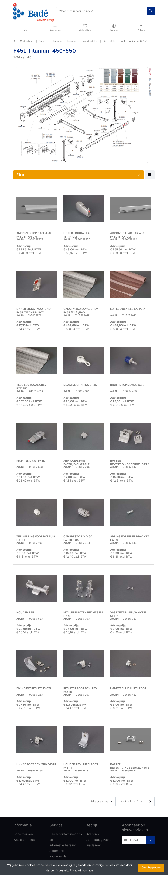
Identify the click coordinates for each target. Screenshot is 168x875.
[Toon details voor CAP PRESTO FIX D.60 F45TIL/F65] (83, 512)
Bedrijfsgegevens (98, 840)
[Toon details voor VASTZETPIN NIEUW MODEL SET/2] (130, 588)
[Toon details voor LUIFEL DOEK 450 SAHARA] (130, 284)
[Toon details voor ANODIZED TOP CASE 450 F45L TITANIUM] (36, 208)
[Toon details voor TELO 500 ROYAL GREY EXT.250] (36, 360)
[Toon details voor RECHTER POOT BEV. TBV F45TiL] (83, 664)
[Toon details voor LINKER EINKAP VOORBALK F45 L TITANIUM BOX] (36, 284)
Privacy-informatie (81, 870)
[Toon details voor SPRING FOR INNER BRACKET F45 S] (130, 512)
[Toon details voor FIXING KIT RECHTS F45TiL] (36, 664)
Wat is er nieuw (24, 840)
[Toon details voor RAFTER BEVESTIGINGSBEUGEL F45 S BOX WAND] (130, 436)
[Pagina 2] (150, 801)
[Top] (14, 41)
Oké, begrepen (151, 867)
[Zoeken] (151, 11)
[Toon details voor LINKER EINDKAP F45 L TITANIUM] (83, 208)
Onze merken (23, 834)
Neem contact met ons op (65, 837)
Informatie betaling (63, 845)
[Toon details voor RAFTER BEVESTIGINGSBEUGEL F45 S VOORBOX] (130, 740)
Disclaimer (93, 845)
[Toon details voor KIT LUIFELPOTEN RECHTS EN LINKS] (83, 588)
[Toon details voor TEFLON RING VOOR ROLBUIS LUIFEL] (36, 512)
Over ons (92, 834)
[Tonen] (150, 174)
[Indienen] (150, 840)
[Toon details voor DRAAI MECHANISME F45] (83, 360)
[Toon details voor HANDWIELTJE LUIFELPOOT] (130, 664)
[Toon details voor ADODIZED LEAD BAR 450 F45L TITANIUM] (130, 208)
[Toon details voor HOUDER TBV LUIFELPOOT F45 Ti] (83, 740)
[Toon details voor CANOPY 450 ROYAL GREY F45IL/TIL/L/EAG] (83, 284)
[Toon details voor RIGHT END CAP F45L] (36, 436)
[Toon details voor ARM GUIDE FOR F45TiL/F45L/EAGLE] (83, 436)
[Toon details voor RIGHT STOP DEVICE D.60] (130, 360)
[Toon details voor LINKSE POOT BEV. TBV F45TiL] (36, 740)
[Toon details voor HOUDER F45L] (36, 588)
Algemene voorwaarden (58, 853)
